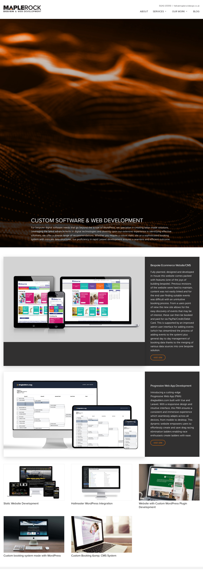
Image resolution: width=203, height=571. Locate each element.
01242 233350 (165, 6)
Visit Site (158, 357)
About (144, 11)
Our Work (178, 11)
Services (158, 11)
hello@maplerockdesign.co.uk (186, 6)
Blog (196, 11)
